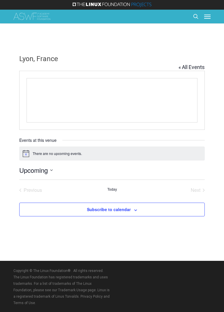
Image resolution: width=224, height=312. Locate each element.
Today (112, 189)
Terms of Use (24, 303)
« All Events (191, 67)
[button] (207, 16)
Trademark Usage (72, 290)
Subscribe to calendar (109, 209)
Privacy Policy (91, 296)
